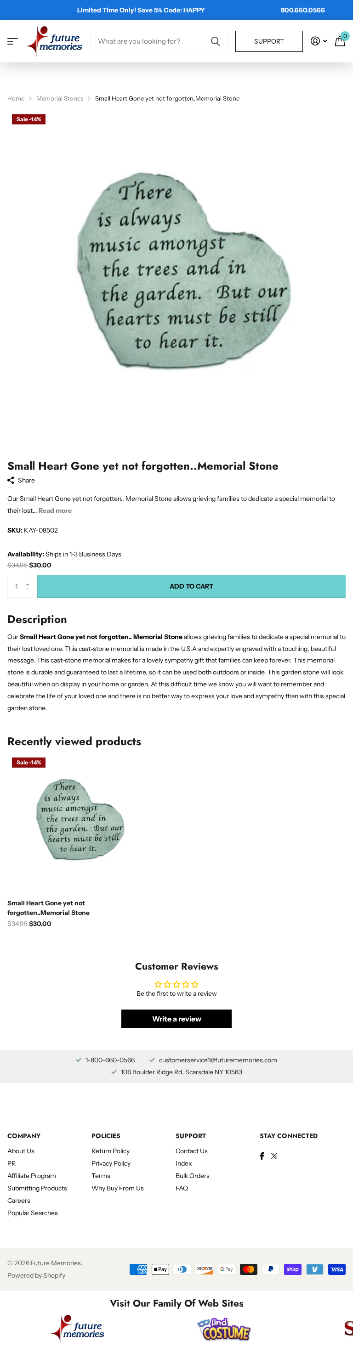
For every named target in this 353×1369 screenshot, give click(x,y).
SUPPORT (191, 1135)
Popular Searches (32, 1213)
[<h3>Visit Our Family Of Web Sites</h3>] (77, 1329)
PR (11, 1163)
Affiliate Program (31, 1176)
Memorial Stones (59, 98)
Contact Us (192, 1151)
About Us (20, 1151)
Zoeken (215, 41)
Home (15, 98)
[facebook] (262, 1156)
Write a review (176, 1018)
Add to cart (191, 586)
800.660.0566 (303, 10)
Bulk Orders (193, 1176)
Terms (100, 1176)
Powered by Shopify (36, 1275)
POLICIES (105, 1135)
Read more (55, 510)
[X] (274, 1156)
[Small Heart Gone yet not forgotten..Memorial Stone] (77, 822)
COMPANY (23, 1135)
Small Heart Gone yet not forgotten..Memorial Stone (48, 908)
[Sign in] (318, 41)
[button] (30, 578)
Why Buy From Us (117, 1188)
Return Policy (110, 1151)
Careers (18, 1200)
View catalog (12, 41)
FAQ (182, 1188)
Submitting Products (37, 1188)
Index (184, 1163)
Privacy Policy (111, 1163)
